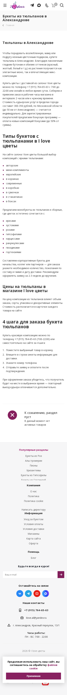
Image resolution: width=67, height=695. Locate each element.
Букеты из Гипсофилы (33, 475)
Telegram (28, 593)
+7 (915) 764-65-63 (36, 610)
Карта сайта (33, 538)
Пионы (33, 465)
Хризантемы (33, 470)
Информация (33, 513)
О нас (33, 491)
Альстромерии (33, 460)
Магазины (33, 533)
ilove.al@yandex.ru (36, 617)
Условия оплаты (33, 524)
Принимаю (34, 676)
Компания (33, 485)
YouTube (37, 593)
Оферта (33, 543)
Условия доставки (33, 529)
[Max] (38, 3)
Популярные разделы (33, 449)
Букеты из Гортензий (33, 480)
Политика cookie (33, 501)
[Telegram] (31, 3)
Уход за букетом (33, 519)
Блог (33, 557)
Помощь (33, 551)
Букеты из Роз (33, 455)
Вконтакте (19, 593)
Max (45, 593)
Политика (33, 496)
